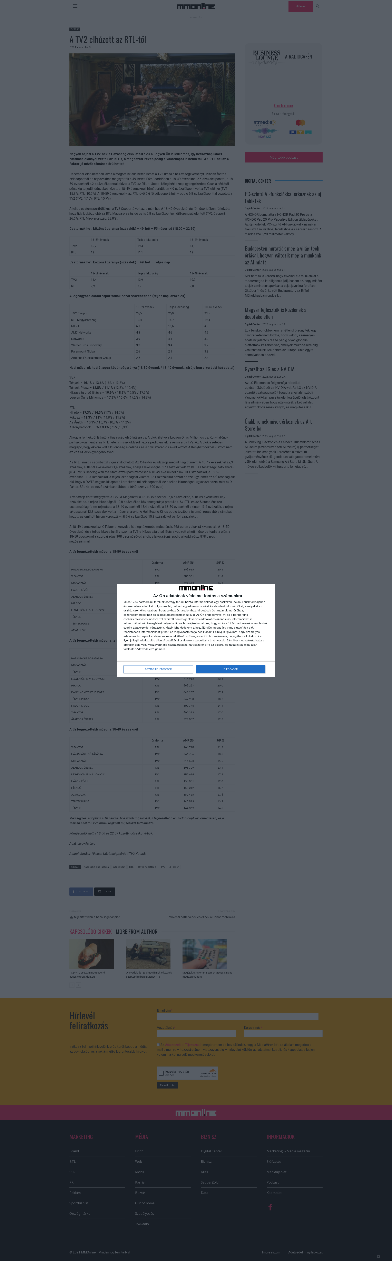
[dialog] (196, 630)
